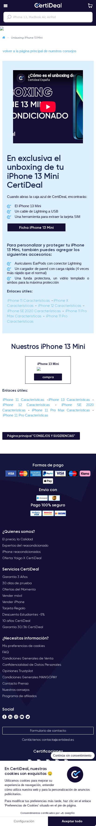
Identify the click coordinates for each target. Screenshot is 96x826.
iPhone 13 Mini (48, 364)
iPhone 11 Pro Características (25, 415)
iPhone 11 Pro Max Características (61, 410)
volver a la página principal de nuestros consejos (39, 51)
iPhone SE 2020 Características (34, 311)
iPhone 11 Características (28, 300)
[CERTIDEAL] (48, 6)
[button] (48, 29)
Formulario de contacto (48, 730)
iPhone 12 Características (59, 306)
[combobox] (48, 17)
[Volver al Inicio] (3, 37)
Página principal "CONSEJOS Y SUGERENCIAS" (41, 436)
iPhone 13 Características (69, 400)
